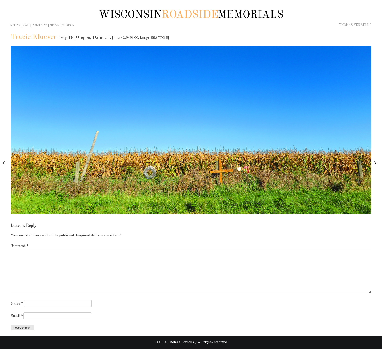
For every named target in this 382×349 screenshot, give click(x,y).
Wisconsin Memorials (191, 15)
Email (17, 316)
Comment (19, 246)
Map (25, 25)
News (54, 25)
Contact (39, 25)
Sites (15, 25)
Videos (68, 25)
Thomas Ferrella (355, 24)
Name (17, 304)
